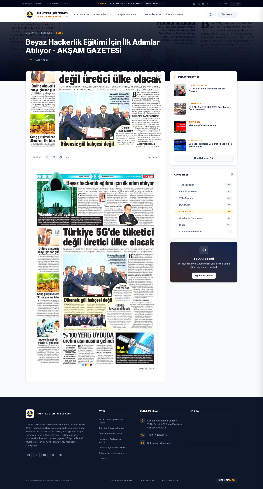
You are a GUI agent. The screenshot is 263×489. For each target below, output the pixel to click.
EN (238, 4)
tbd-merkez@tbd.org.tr (159, 443)
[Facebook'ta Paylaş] (60, 157)
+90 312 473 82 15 (157, 435)
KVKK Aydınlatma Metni (121, 480)
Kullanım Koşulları (170, 480)
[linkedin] (60, 455)
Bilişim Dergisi (33, 4)
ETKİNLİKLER (151, 14)
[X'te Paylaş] (47, 157)
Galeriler (103, 458)
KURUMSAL (80, 14)
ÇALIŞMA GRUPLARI (126, 14)
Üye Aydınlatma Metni (110, 433)
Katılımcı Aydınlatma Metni (113, 453)
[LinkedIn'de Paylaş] (54, 157)
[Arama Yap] (210, 15)
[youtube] (203, 4)
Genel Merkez (149, 411)
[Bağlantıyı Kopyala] (67, 157)
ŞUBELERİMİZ (101, 14)
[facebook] (194, 4)
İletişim (223, 4)
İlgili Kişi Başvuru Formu (111, 428)
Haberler (46, 33)
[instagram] (208, 4)
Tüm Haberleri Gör (204, 158)
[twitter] (199, 4)
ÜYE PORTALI (228, 14)
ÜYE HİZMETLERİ (175, 14)
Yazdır (154, 157)
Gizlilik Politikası (147, 480)
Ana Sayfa (31, 33)
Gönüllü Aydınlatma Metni (112, 447)
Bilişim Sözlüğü (59, 4)
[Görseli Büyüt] (159, 76)
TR (232, 4)
